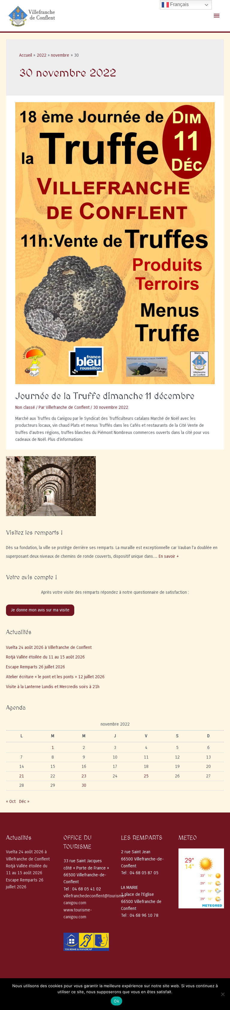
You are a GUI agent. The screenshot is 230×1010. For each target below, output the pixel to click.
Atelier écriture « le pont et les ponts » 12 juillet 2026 (55, 676)
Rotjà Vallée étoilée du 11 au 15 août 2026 (45, 657)
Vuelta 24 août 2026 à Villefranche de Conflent (49, 647)
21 (21, 776)
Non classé (25, 407)
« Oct (11, 801)
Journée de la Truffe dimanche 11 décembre (104, 396)
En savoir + (169, 556)
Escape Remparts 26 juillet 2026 (35, 667)
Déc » (24, 801)
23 (83, 776)
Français (179, 4)
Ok (116, 1001)
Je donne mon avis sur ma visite (40, 610)
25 (146, 776)
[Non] (223, 994)
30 (83, 785)
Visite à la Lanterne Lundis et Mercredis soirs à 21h (52, 686)
